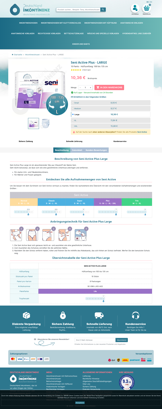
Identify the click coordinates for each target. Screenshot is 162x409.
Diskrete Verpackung (91, 389)
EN (151, 2)
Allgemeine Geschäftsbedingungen (97, 381)
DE (148, 2)
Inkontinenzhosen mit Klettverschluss (61, 376)
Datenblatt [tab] (77, 150)
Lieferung (86, 376)
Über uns (86, 384)
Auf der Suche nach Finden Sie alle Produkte (111, 132)
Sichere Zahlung (89, 386)
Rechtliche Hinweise (91, 379)
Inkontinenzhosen (53, 379)
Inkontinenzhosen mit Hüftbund (59, 384)
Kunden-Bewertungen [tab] (96, 150)
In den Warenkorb (109, 87)
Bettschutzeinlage (53, 381)
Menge (73, 87)
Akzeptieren (80, 403)
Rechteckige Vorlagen (55, 389)
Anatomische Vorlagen (55, 386)
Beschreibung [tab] (62, 150)
